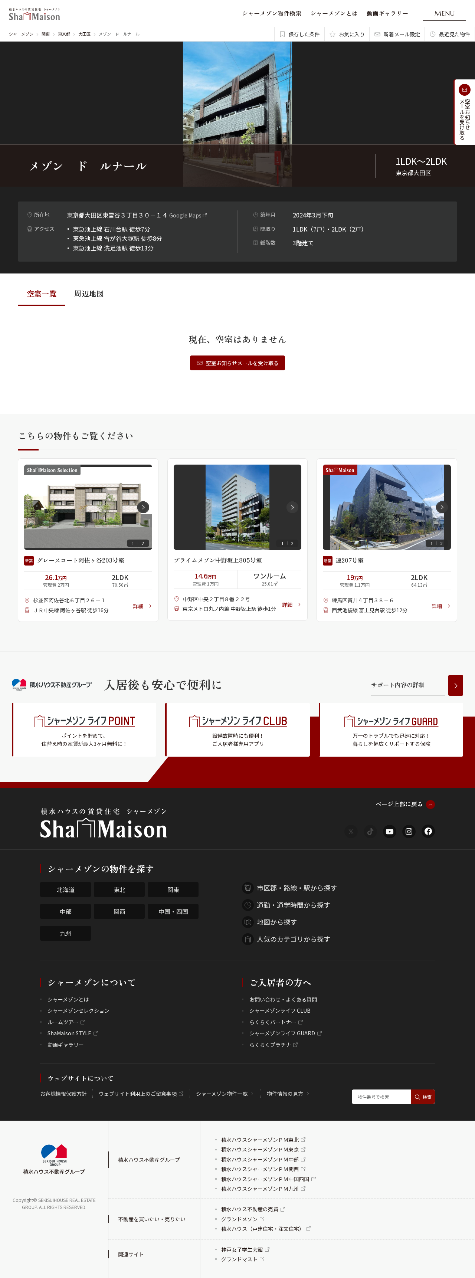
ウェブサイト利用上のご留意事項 (138, 1093)
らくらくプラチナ (270, 1044)
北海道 (66, 889)
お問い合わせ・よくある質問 (283, 999)
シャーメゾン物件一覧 (222, 1093)
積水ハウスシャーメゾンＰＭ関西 (260, 1169)
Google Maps (185, 215)
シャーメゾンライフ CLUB (280, 1010)
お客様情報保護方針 (63, 1093)
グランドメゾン (239, 1219)
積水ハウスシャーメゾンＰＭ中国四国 (265, 1179)
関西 (119, 911)
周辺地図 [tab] (89, 293)
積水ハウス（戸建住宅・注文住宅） (262, 1228)
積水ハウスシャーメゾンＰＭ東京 (260, 1149)
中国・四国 (173, 911)
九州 (66, 933)
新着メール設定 (402, 34)
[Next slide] (143, 507)
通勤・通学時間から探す (293, 905)
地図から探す (277, 922)
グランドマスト (239, 1259)
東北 (119, 889)
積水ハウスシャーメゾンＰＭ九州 (260, 1188)
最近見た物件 (454, 34)
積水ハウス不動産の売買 (249, 1209)
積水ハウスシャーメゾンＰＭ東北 (260, 1139)
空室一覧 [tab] (41, 293)
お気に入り (352, 34)
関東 (46, 34)
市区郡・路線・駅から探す (297, 887)
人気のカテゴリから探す (293, 939)
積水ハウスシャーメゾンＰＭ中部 (260, 1159)
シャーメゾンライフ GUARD (282, 1033)
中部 (66, 911)
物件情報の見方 (285, 1093)
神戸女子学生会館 (242, 1249)
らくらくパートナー (272, 1022)
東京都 (64, 34)
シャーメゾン (21, 34)
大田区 (84, 34)
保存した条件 (304, 34)
